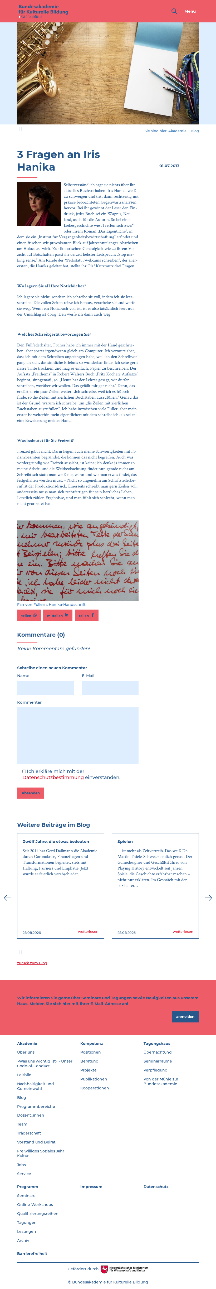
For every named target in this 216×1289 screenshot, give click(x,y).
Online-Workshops (35, 1204)
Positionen (90, 1052)
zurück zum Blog (32, 963)
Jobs (21, 1164)
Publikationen (93, 1079)
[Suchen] (173, 11)
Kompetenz (91, 1043)
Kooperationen (94, 1088)
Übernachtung (158, 1052)
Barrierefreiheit (32, 1253)
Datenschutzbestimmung (53, 777)
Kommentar (29, 702)
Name (23, 675)
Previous (7, 77)
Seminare (26, 1195)
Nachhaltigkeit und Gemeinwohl (35, 1086)
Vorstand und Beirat (36, 1142)
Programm (27, 1186)
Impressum (91, 1186)
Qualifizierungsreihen (37, 1213)
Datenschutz (156, 1186)
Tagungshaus (157, 1043)
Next (208, 77)
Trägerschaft (29, 1133)
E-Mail (88, 675)
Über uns (26, 1052)
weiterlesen (88, 931)
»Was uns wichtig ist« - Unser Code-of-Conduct (44, 1063)
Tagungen (27, 1222)
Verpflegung (156, 1070)
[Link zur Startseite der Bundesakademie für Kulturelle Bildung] (43, 11)
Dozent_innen (30, 1115)
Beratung (89, 1061)
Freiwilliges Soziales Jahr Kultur (40, 1153)
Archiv (23, 1240)
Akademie (177, 131)
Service (24, 1173)
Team (22, 1124)
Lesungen (26, 1231)
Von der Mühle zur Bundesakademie (161, 1081)
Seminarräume (158, 1061)
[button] (29, 615)
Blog (195, 131)
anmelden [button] (185, 1017)
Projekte (88, 1070)
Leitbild (24, 1075)
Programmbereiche (36, 1106)
